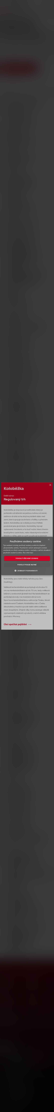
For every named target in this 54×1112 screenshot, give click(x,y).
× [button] (49, 539)
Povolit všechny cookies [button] (27, 558)
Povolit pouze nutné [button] (27, 565)
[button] (27, 570)
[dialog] (27, 556)
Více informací (28, 553)
